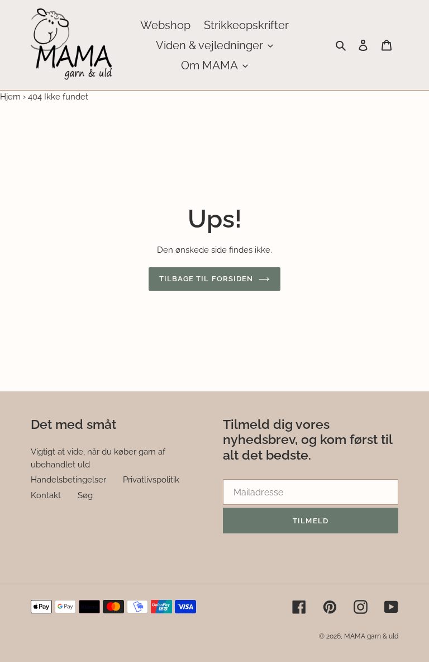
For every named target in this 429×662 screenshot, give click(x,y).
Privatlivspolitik (151, 480)
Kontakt (46, 495)
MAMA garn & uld (371, 636)
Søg (85, 495)
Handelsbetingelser (68, 480)
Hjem (10, 97)
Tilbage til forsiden (206, 279)
